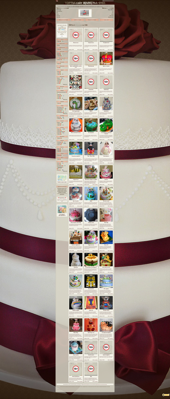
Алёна (58, 151)
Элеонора (59, 118)
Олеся (58, 49)
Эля (58, 88)
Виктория (59, 95)
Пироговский (62, 136)
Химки (62, 161)
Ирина (58, 122)
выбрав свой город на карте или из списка (101, 384)
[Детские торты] (77, 20)
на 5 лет (66, 188)
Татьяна (59, 55)
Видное (62, 39)
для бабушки (60, 192)
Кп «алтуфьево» (60, 107)
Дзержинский (62, 43)
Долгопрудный (62, 47)
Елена (58, 63)
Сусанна (59, 155)
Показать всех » (65, 84)
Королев (62, 69)
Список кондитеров (59, 11)
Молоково (62, 101)
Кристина (59, 138)
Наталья (59, 130)
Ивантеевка (62, 62)
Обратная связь (59, 389)
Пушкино (62, 147)
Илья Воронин (59, 142)
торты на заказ (68, 6)
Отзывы (57, 14)
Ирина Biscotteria (60, 109)
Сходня (62, 157)
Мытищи (62, 120)
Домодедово (62, 51)
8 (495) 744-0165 (62, 28)
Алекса (59, 132)
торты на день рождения (62, 186)
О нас (113, 11)
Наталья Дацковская (60, 131)
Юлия (58, 45)
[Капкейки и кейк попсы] (106, 20)
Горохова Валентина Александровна (60, 167)
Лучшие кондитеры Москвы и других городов (78, 6)
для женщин (59, 191)
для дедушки (64, 192)
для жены (62, 191)
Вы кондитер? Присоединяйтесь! (62, 215)
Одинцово (62, 127)
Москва (62, 105)
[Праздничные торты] (63, 20)
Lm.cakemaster (60, 165)
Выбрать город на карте (62, 182)
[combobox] (62, 36)
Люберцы (62, 90)
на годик (63, 188)
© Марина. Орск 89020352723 (85, 15)
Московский (62, 115)
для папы (65, 190)
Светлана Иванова (60, 108)
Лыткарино (62, 86)
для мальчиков (59, 188)
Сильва (59, 80)
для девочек (59, 189)
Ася (58, 67)
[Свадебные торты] (92, 20)
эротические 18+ (62, 194)
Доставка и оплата (111, 17)
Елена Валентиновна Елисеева (62, 92)
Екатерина (59, 79)
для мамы (65, 191)
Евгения (59, 134)
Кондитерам (58, 15)
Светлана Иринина (60, 112)
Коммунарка (62, 66)
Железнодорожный (62, 58)
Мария (58, 41)
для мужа (62, 190)
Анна (58, 72)
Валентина (59, 59)
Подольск (62, 140)
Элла (58, 53)
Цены (57, 12)
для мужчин (59, 190)
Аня (58, 83)
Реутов (62, 153)
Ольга (58, 54)
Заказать (76, 29)
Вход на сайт (58, 17)
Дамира (59, 123)
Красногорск (62, 76)
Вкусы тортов (112, 15)
